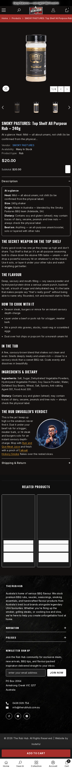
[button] (61, 93)
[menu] (4, 14)
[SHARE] (67, 173)
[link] (18, 551)
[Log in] (53, 14)
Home (5, 22)
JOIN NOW (56, 676)
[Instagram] (18, 720)
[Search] (19, 14)
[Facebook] (9, 720)
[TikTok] (27, 720)
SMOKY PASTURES (23, 148)
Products (16, 22)
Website (59, 741)
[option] (36, 5)
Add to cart (36, 753)
